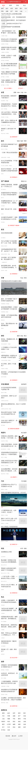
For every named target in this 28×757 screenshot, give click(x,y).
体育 (11, 8)
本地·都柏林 (5, 384)
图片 (21, 8)
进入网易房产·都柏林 (13, 225)
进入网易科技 (13, 593)
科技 (16, 11)
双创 (14, 727)
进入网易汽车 (13, 544)
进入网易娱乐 (13, 177)
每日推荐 (24, 433)
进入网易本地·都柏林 (13, 428)
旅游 (24, 724)
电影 (21, 141)
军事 (2, 11)
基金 (21, 336)
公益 (21, 11)
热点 (24, 5)
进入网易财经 (13, 380)
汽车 (25, 8)
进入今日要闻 (7, 88)
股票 (18, 336)
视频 (8, 719)
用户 (26, 2)
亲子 (3, 727)
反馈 (8, 736)
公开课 (8, 724)
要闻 (3, 5)
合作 (15, 736)
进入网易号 (13, 477)
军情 (25, 278)
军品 (21, 278)
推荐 (10, 5)
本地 (24, 719)
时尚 (8, 721)
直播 (7, 11)
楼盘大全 (24, 181)
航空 (24, 727)
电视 (18, 141)
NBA (18, 92)
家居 (2, 229)
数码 (19, 719)
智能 (25, 548)
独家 (19, 724)
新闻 (2, 8)
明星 (25, 141)
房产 (11, 11)
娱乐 (7, 8)
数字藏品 (3, 730)
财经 (16, 8)
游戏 (24, 721)
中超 (22, 92)
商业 (25, 336)
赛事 (15, 92)
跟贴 (19, 721)
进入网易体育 (13, 137)
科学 (21, 548)
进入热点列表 (13, 657)
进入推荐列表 (13, 706)
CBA (25, 92)
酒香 (19, 727)
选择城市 (24, 384)
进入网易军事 (13, 331)
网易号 (3, 433)
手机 (14, 719)
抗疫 (8, 730)
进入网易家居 (13, 274)
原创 (17, 5)
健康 (14, 724)
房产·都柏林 (5, 181)
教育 (3, 724)
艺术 (8, 727)
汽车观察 (24, 481)
